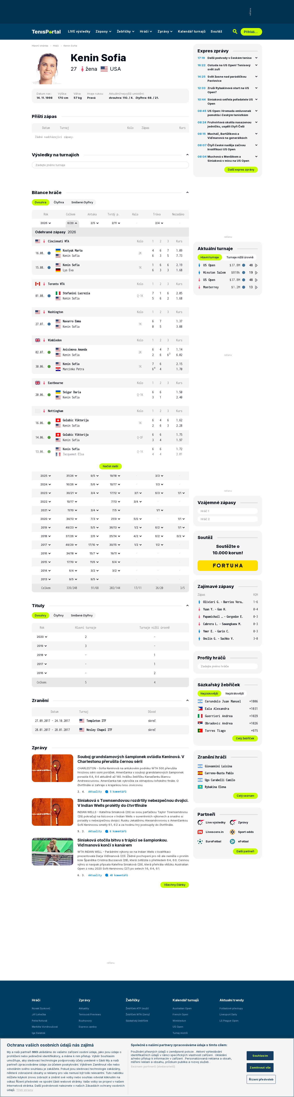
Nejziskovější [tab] (209, 693)
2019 (44, 527)
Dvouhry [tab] (40, 615)
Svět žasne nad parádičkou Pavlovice (226, 79)
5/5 (93, 527)
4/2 (136, 536)
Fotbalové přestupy (231, 1008)
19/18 (113, 475)
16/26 (70, 484)
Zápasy (102, 31)
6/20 (70, 223)
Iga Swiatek (38, 1032)
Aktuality (95, 791)
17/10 (91, 544)
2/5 (93, 223)
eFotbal (243, 841)
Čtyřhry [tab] (58, 615)
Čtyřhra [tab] (59, 202)
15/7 (92, 553)
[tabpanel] (110, 401)
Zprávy (163, 31)
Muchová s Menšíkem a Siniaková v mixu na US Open (228, 159)
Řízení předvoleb (261, 1079)
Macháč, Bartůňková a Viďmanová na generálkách (227, 136)
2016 (44, 553)
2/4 (157, 223)
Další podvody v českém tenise (229, 58)
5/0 (136, 518)
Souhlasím (260, 1055)
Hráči (144, 31)
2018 (44, 536)
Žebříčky (124, 31)
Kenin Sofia (70, 45)
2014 (44, 570)
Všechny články (174, 884)
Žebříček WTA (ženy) (138, 1014)
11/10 (71, 510)
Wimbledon (55, 340)
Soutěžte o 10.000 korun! (228, 549)
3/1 (136, 493)
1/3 (158, 484)
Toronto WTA (56, 284)
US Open (178, 1026)
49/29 (70, 544)
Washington (55, 312)
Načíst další (110, 466)
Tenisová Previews (90, 1014)
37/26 (70, 536)
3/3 (157, 475)
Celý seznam (245, 795)
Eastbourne (55, 383)
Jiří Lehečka (39, 1014)
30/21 (70, 493)
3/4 (93, 493)
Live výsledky (216, 822)
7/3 (93, 518)
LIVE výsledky (79, 31)
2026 (43, 223)
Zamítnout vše (260, 1067)
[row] (110, 223)
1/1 (179, 493)
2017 (44, 544)
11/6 (92, 562)
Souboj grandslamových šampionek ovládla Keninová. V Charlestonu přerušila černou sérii (130, 759)
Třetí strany (24, 1089)
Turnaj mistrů (180, 1032)
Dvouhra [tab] (40, 202)
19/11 (114, 553)
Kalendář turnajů (192, 31)
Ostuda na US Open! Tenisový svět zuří (229, 67)
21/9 (114, 518)
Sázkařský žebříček (137, 1020)
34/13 (70, 518)
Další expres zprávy (241, 169)
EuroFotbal (213, 841)
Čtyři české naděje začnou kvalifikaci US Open (226, 147)
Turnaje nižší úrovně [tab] (240, 257)
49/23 (70, 527)
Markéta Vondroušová (45, 1026)
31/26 (70, 475)
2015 (44, 562)
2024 (43, 484)
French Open (180, 1014)
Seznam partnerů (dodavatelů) (153, 1066)
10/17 (113, 484)
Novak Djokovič (41, 1008)
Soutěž (216, 31)
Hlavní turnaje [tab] (210, 257)
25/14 (113, 536)
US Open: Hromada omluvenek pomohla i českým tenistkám (229, 113)
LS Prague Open (229, 1020)
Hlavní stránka (40, 45)
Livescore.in (215, 832)
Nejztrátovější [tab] (235, 693)
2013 (44, 579)
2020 (43, 518)
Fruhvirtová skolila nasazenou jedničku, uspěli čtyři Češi (229, 124)
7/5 (114, 510)
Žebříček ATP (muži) (137, 1008)
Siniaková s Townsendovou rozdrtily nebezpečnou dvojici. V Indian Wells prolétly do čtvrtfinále (132, 803)
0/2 (179, 536)
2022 (43, 501)
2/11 (114, 223)
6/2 (157, 527)
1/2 (136, 527)
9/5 (93, 475)
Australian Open (182, 1008)
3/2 (93, 570)
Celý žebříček (245, 738)
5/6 (93, 484)
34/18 (70, 553)
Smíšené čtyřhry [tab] (82, 202)
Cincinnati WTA (58, 241)
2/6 (93, 536)
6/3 (157, 493)
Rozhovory (85, 1020)
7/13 (114, 501)
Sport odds (246, 832)
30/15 (113, 544)
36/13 (113, 527)
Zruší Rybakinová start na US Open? (228, 90)
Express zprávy (88, 1026)
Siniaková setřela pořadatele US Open (230, 101)
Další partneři (245, 851)
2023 (43, 493)
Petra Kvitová (39, 1020)
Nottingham (55, 411)
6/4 (114, 562)
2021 (44, 510)
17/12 (113, 493)
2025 (43, 475)
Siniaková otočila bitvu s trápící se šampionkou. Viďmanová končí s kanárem (122, 842)
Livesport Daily (228, 1014)
